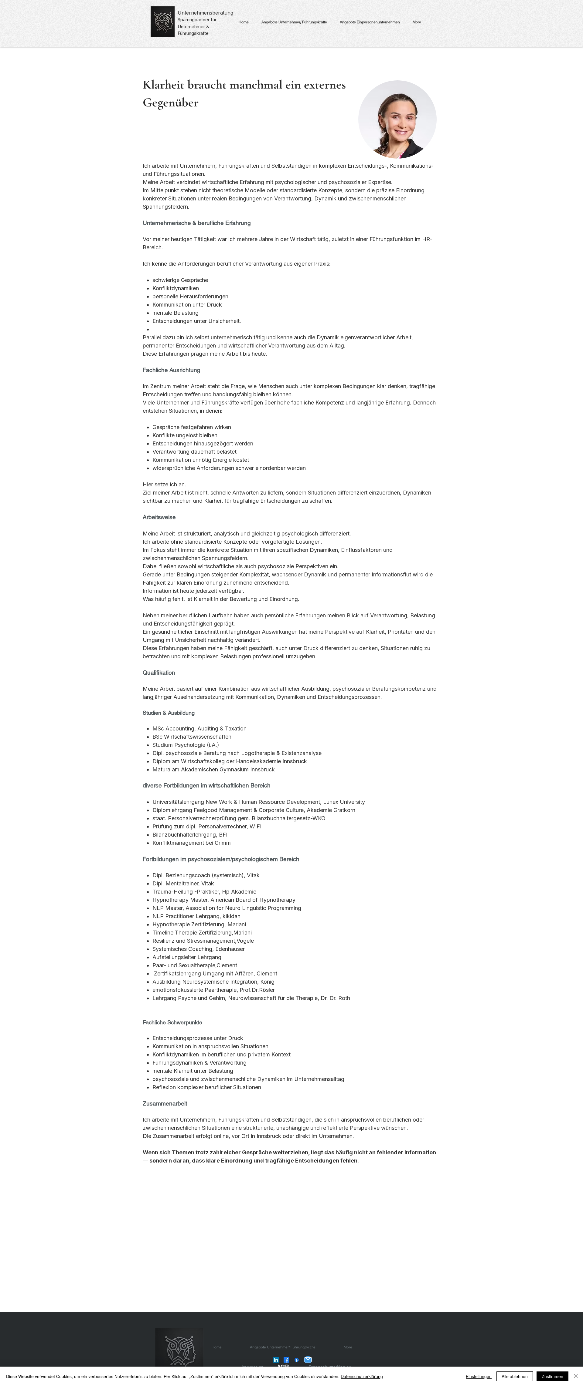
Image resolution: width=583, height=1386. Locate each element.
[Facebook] (286, 1360)
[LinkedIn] (276, 1360)
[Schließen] (575, 1376)
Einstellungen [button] (479, 1376)
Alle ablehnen (515, 1376)
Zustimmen (552, 1376)
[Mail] (308, 1359)
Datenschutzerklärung (362, 1376)
